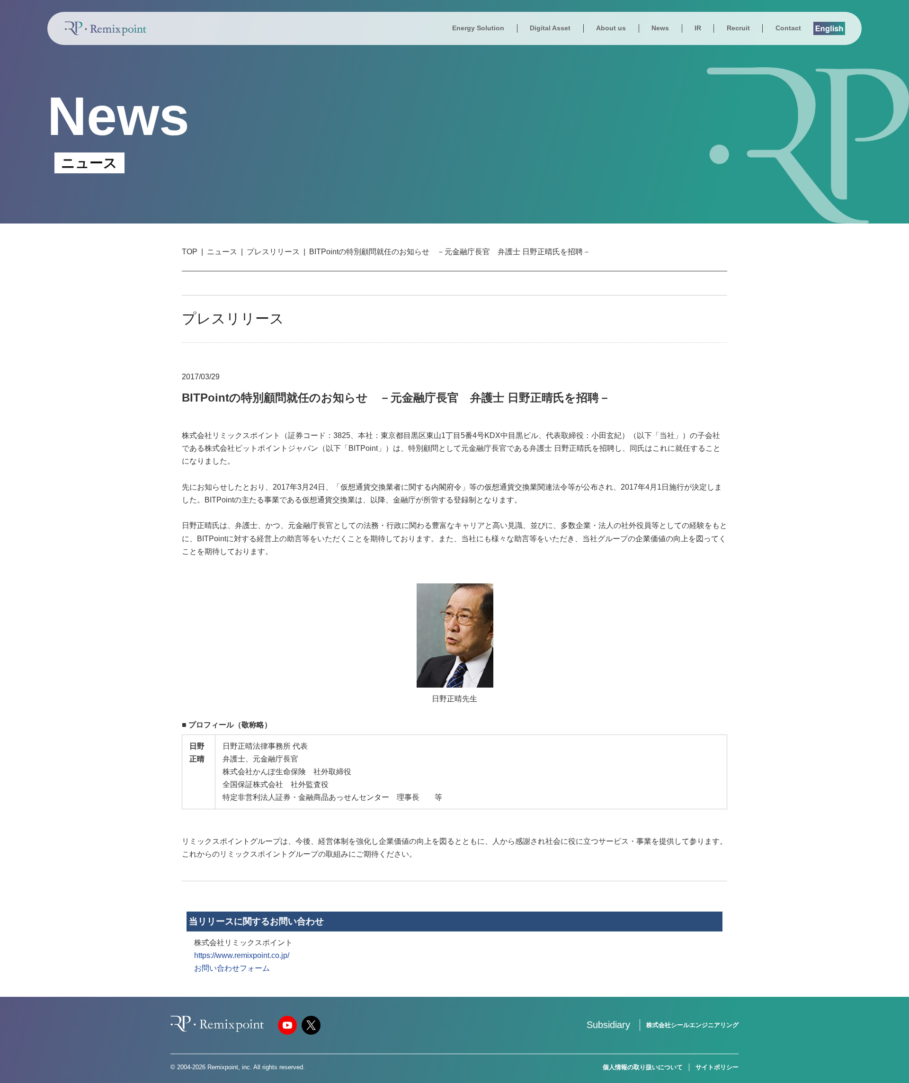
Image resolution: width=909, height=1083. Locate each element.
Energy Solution (478, 28)
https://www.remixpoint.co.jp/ (241, 955)
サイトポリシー (717, 1067)
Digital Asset (550, 28)
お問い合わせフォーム (232, 968)
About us (611, 28)
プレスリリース (273, 252)
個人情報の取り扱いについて (643, 1067)
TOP (189, 252)
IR (698, 28)
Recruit (738, 28)
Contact (788, 28)
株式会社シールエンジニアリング (692, 1025)
